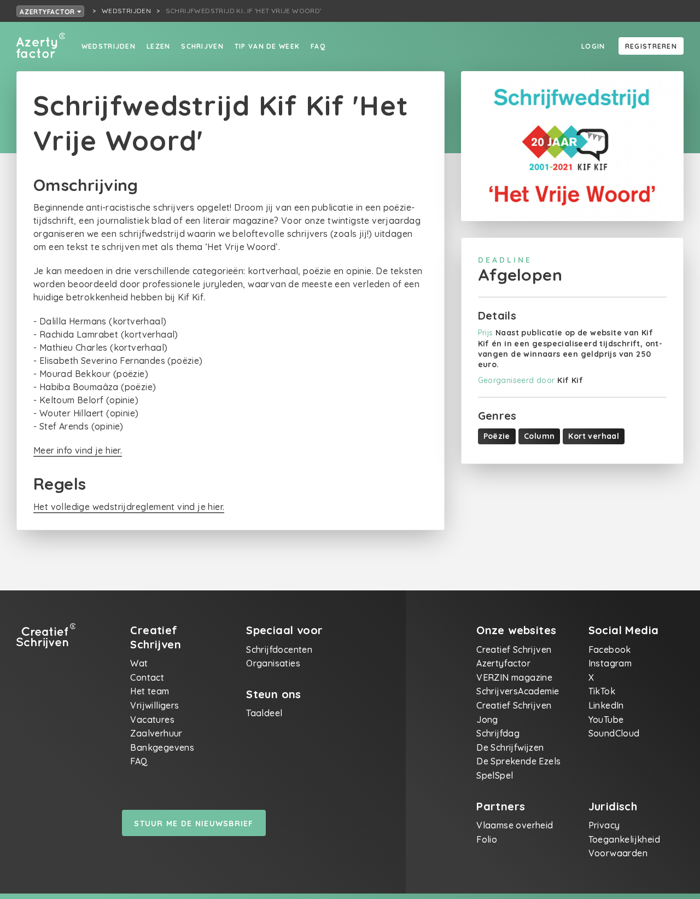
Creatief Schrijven (513, 649)
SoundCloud (614, 733)
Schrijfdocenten (279, 649)
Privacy (604, 825)
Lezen (158, 46)
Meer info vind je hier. (77, 450)
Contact (147, 677)
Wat (139, 663)
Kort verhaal (593, 436)
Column (539, 436)
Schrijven (202, 46)
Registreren (651, 46)
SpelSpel (494, 775)
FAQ (318, 46)
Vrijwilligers (154, 705)
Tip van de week (267, 46)
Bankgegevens (162, 747)
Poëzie (496, 436)
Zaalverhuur (156, 733)
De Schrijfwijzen (510, 747)
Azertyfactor (48, 12)
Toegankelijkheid (624, 839)
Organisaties (273, 663)
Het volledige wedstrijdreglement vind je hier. (128, 506)
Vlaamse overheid (514, 825)
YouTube (606, 719)
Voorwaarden (618, 853)
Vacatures (152, 719)
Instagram (610, 663)
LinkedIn (606, 705)
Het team (149, 691)
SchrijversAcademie (517, 691)
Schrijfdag (498, 733)
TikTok (601, 691)
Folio (486, 839)
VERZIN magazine (514, 677)
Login (593, 46)
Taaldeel (264, 712)
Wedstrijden (108, 46)
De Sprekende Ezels (518, 761)
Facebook (609, 649)
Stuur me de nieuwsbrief (193, 823)
